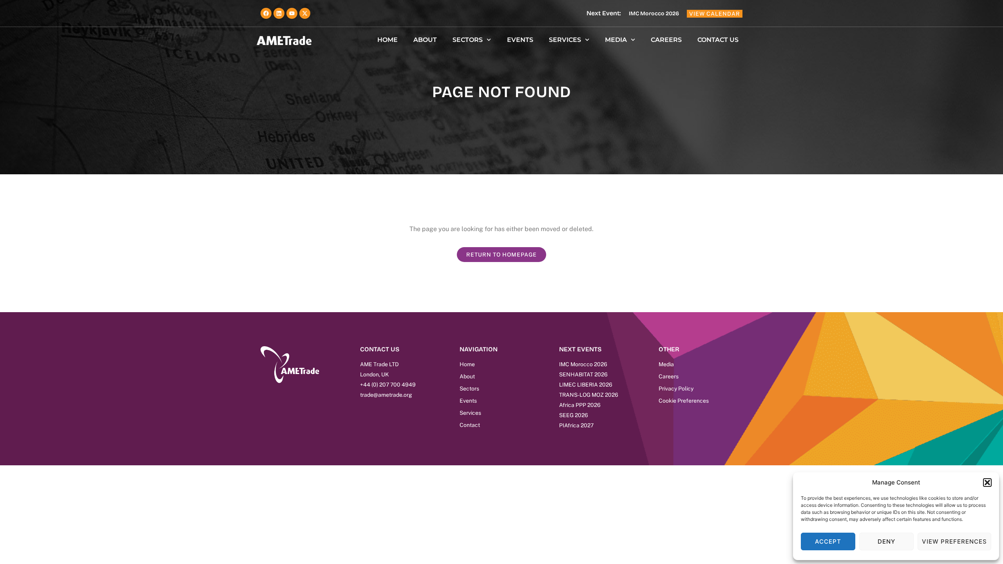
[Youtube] (291, 13)
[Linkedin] (278, 13)
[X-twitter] (304, 13)
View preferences (954, 541)
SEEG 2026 (573, 415)
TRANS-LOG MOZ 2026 (588, 395)
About (425, 39)
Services (565, 39)
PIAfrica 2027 (576, 425)
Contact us (718, 39)
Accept (828, 541)
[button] (987, 482)
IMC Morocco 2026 (654, 13)
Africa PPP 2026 (580, 405)
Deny (886, 541)
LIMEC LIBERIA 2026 (585, 384)
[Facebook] (266, 13)
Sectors (468, 39)
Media (616, 39)
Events (520, 39)
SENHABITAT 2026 (583, 374)
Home (387, 39)
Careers (666, 39)
